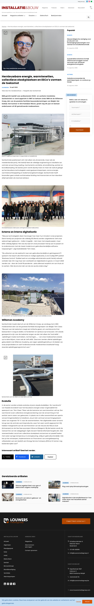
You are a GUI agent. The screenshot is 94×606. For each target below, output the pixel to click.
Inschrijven (79, 130)
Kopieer (50, 457)
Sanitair (6, 562)
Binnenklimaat (9, 566)
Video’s (62, 7)
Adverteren (71, 7)
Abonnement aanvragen (29, 546)
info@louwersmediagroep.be (79, 580)
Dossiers (32, 15)
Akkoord (87, 601)
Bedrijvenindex (56, 15)
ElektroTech (44, 15)
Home (4, 26)
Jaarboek (5, 87)
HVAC (5, 555)
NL (90, 7)
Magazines (45, 7)
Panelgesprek (8, 548)
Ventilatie (7, 573)
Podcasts (54, 7)
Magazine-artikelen (16, 15)
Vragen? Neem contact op (75, 521)
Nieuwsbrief (81, 7)
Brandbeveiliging (9, 569)
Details (78, 601)
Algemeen (7, 545)
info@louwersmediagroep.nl (79, 553)
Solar (5, 552)
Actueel (4, 15)
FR (91, 8)
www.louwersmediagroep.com (80, 590)
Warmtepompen (9, 576)
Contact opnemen (31, 550)
